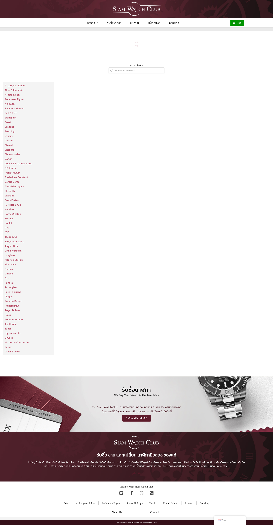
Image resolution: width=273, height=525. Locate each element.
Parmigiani (11, 287)
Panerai (9, 283)
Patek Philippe (13, 292)
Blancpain (10, 117)
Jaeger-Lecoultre (14, 241)
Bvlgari (9, 136)
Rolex (8, 315)
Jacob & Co (11, 237)
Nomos (9, 269)
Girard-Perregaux (14, 186)
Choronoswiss (12, 154)
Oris (7, 278)
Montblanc (11, 264)
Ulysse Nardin (12, 333)
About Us (117, 512)
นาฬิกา (91, 23)
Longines (10, 255)
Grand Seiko (11, 200)
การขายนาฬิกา (121, 466)
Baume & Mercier (14, 108)
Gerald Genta (12, 182)
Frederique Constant (16, 177)
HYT (7, 228)
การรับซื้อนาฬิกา (138, 466)
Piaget (8, 296)
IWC (7, 232)
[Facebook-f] (131, 493)
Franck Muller (12, 172)
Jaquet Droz (11, 246)
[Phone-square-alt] (151, 493)
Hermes (9, 218)
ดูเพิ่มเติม (137, 473)
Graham (9, 195)
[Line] (121, 493)
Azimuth (10, 104)
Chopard (9, 150)
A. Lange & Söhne (15, 85)
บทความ (135, 23)
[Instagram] (141, 493)
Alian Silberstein (14, 90)
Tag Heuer (10, 324)
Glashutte (10, 191)
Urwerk (9, 338)
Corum (8, 159)
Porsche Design (13, 301)
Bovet (8, 122)
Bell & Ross (11, 113)
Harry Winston (13, 214)
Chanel (9, 145)
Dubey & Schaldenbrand (18, 163)
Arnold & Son (12, 94)
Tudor (8, 328)
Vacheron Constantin (17, 342)
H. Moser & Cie (13, 205)
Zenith (8, 347)
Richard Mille (12, 306)
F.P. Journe (11, 168)
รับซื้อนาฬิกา (114, 23)
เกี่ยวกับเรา (154, 23)
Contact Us (156, 512)
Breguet (9, 127)
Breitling (10, 131)
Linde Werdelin (13, 250)
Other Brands (12, 351)
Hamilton (10, 209)
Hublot (8, 223)
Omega (9, 273)
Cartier (9, 140)
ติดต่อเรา (174, 23)
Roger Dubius (12, 310)
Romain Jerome (14, 319)
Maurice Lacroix (14, 260)
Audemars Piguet (14, 99)
